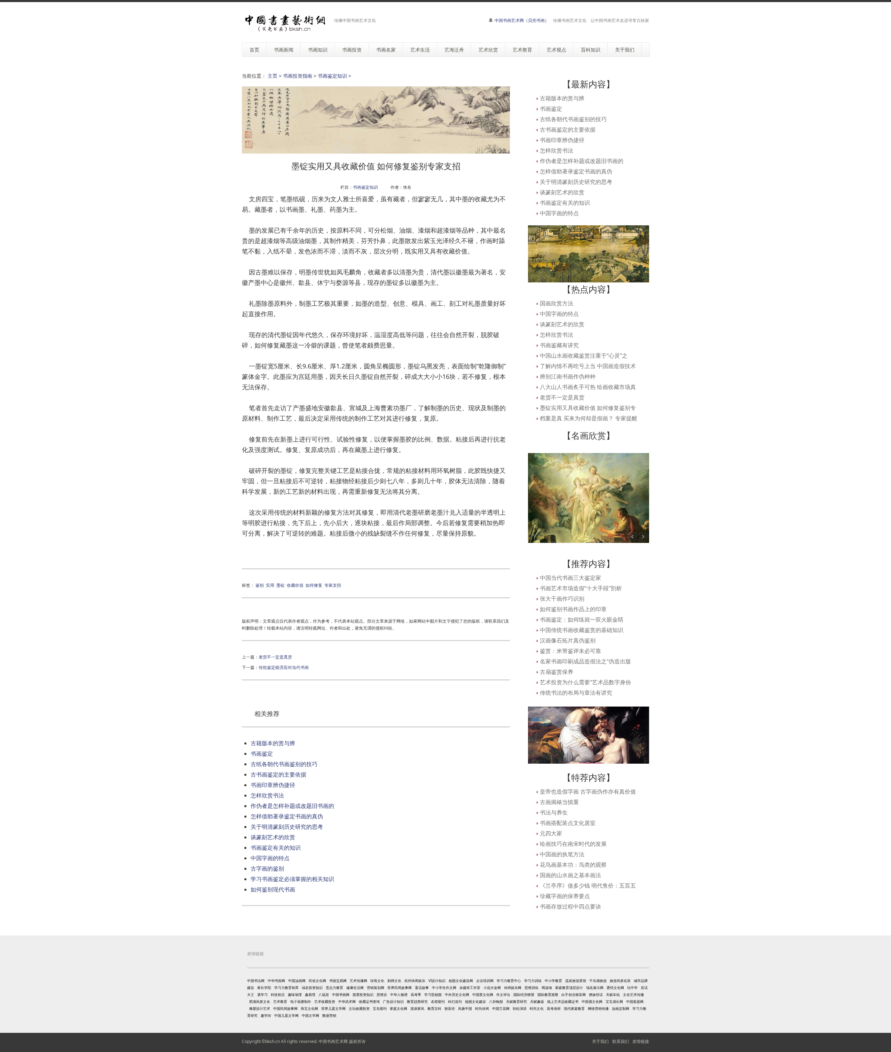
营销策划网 (375, 987)
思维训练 (531, 987)
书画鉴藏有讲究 (559, 345)
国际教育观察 (547, 994)
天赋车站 (613, 994)
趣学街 (266, 1015)
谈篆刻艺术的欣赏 (273, 837)
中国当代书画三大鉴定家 (570, 578)
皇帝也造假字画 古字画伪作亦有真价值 (588, 791)
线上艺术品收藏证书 (562, 1001)
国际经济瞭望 (523, 994)
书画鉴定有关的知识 (276, 847)
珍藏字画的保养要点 (565, 896)
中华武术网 (347, 1001)
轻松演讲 (520, 1008)
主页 (272, 75)
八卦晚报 (496, 1001)
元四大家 (551, 833)
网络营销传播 (598, 1008)
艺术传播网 (358, 980)
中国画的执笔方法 (562, 854)
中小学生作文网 (444, 987)
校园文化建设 (475, 1001)
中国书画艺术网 (333, 1041)
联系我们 (620, 1041)
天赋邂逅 (537, 1001)
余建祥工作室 (469, 987)
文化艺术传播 (633, 994)
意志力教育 (334, 987)
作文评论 (503, 994)
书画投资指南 (297, 75)
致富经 (449, 1008)
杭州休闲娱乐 (414, 980)
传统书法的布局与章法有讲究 (576, 692)
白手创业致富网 (573, 994)
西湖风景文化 (259, 1001)
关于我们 (600, 1041)
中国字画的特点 (270, 858)
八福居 (323, 994)
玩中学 (632, 987)
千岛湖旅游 (598, 980)
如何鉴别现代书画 (273, 889)
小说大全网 (492, 987)
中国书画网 (340, 994)
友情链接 (640, 1041)
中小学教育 (553, 980)
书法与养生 (554, 812)
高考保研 (554, 1008)
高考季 (416, 994)
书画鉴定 (262, 753)
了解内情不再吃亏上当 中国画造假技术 (588, 366)
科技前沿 (278, 994)
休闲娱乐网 (512, 987)
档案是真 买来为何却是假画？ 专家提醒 (588, 418)
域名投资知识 (312, 987)
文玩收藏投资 (359, 1008)
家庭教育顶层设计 (569, 987)
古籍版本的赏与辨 (273, 743)
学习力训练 (533, 980)
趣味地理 (295, 994)
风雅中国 (465, 1008)
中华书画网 (276, 980)
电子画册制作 (300, 1001)
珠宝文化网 (309, 1008)
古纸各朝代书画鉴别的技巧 (284, 764)
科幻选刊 (455, 1001)
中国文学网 (310, 1015)
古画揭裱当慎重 (559, 802)
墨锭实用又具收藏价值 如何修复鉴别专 (588, 408)
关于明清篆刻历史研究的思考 (287, 827)
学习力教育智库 (286, 987)
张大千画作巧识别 (562, 598)
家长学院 (264, 987)
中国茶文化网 (482, 994)
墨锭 (280, 585)
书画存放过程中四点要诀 (570, 906)
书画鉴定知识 (332, 75)
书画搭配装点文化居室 (568, 823)
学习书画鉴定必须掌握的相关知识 (292, 879)
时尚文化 (537, 1008)
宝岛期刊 (380, 1008)
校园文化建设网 (461, 980)
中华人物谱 (399, 994)
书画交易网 (338, 980)
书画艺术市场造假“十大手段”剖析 (581, 588)
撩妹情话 (596, 994)
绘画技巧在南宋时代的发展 (573, 844)
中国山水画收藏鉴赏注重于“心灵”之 (584, 355)
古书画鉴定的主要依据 (278, 774)
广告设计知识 (393, 1001)
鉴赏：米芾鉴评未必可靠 (570, 651)
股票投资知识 (363, 994)
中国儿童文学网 (286, 1015)
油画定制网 (620, 1008)
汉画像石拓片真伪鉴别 (568, 640)
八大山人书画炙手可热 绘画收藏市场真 (588, 387)
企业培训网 (485, 980)
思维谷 (382, 994)
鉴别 (259, 585)
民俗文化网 (317, 980)
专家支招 (332, 585)
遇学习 (262, 994)
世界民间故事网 (399, 987)
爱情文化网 (615, 987)
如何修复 (314, 585)
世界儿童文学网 (333, 1008)
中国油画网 (297, 980)
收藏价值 (295, 585)
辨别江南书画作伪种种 (568, 376)
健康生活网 (355, 987)
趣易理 (310, 994)
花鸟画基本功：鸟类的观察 (573, 864)
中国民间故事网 (285, 1008)
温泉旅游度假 (575, 980)
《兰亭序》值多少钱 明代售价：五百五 (588, 885)
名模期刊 (438, 1001)
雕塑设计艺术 (259, 1008)
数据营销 (329, 1015)
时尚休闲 (482, 1008)
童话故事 (422, 987)
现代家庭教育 (574, 1008)
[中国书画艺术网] (285, 23)
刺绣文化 (394, 980)
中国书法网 (256, 980)
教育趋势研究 (417, 1001)
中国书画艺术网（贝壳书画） (522, 20)
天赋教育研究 (516, 1001)
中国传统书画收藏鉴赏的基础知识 (581, 630)
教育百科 (434, 1008)
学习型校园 (433, 994)
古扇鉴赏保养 (556, 672)
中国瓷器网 (635, 1001)
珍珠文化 (377, 980)
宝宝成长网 (614, 1001)
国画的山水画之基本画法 (570, 875)
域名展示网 (595, 987)
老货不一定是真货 (275, 657)
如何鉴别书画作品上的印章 (573, 609)
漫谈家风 (417, 1008)
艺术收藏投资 (324, 1001)
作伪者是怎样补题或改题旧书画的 (292, 806)
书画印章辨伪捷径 (273, 785)
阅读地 (547, 987)
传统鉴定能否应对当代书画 (284, 667)
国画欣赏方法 (556, 303)
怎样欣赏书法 (267, 795)
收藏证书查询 (369, 1001)
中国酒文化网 (592, 1001)
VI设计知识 (437, 980)
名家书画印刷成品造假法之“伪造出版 (585, 661)
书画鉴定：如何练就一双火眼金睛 (581, 619)
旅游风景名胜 (620, 980)
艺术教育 (280, 1001)
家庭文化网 (398, 1008)
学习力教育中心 (509, 980)
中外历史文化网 (457, 994)
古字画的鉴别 (267, 868)
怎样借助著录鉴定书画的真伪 (287, 816)
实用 (270, 585)
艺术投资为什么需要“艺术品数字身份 (585, 682)
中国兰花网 (501, 1008)
